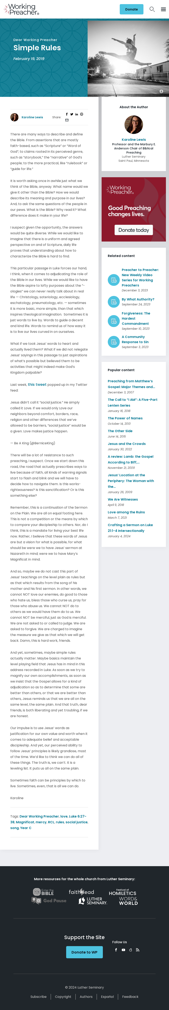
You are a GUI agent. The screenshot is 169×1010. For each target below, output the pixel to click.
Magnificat (25, 822)
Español (107, 996)
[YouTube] (123, 949)
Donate (131, 9)
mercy (41, 822)
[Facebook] (116, 949)
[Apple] (130, 949)
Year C (26, 828)
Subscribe (39, 996)
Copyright (63, 996)
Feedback (130, 996)
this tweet (37, 384)
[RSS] (137, 949)
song (14, 828)
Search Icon (152, 9)
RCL (51, 822)
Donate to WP (84, 952)
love (64, 816)
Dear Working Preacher (39, 816)
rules (60, 822)
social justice (77, 822)
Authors (86, 996)
